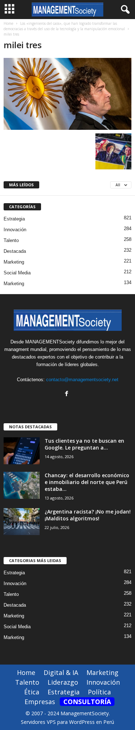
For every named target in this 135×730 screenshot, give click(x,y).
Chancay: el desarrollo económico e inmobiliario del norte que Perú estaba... (87, 482)
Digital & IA (61, 672)
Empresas (39, 701)
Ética (31, 692)
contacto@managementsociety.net (82, 379)
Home (8, 23)
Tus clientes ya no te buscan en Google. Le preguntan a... (84, 444)
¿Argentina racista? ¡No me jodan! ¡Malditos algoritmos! (88, 515)
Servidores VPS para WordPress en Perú (67, 721)
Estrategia (14, 219)
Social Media (17, 272)
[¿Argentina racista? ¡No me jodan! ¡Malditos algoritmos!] (22, 521)
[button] (124, 10)
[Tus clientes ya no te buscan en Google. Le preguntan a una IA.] (22, 450)
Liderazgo (63, 682)
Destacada (15, 251)
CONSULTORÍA (87, 701)
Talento (11, 240)
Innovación (15, 229)
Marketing (14, 262)
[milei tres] (67, 94)
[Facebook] (67, 394)
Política (99, 692)
